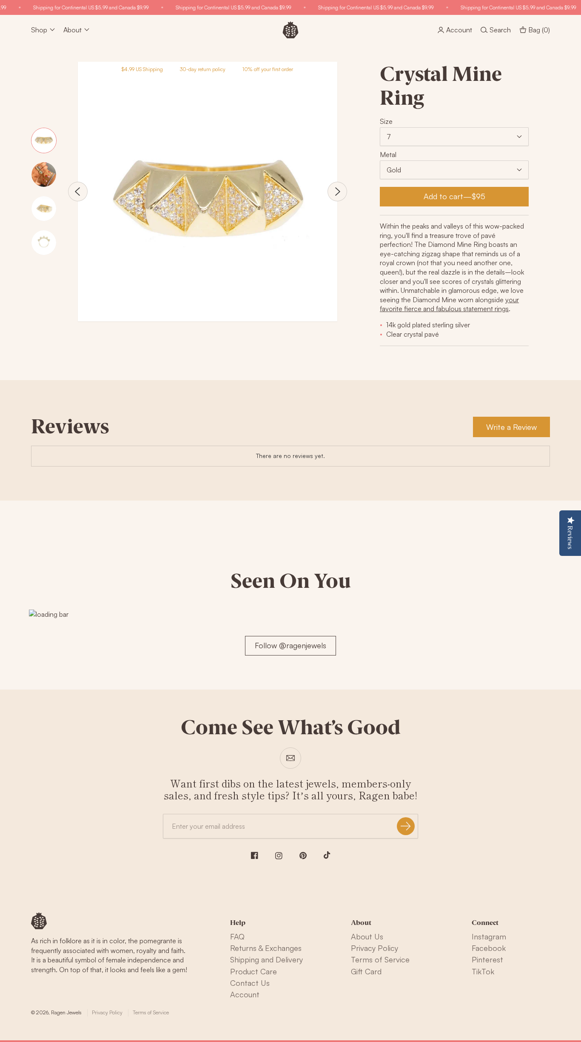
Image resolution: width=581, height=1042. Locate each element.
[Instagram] (278, 855)
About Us (367, 936)
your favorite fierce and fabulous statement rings (449, 304)
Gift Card (366, 971)
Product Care (253, 971)
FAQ (237, 936)
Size (386, 121)
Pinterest (487, 959)
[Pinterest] (303, 855)
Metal (388, 154)
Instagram (489, 936)
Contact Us (250, 983)
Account (244, 994)
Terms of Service (380, 959)
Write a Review (511, 427)
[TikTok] (327, 855)
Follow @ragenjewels (290, 645)
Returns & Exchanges (266, 948)
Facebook (489, 948)
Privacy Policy (374, 948)
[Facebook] (254, 855)
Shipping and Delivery (266, 959)
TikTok (483, 971)
